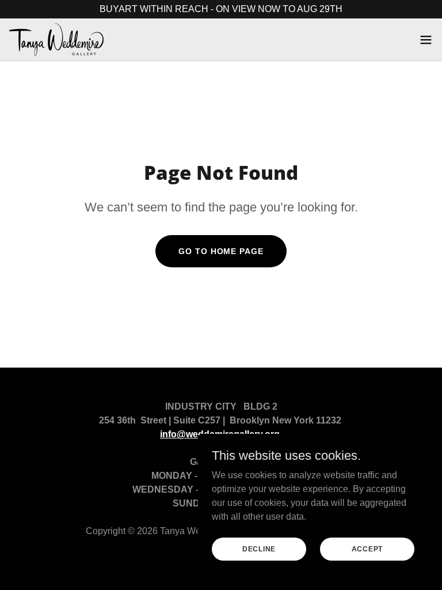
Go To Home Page (220, 251)
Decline (259, 548)
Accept (367, 548)
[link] (56, 39)
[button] (425, 39)
